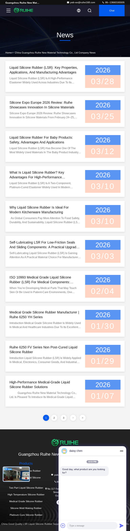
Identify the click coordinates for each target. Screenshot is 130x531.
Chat (111, 10)
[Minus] (122, 451)
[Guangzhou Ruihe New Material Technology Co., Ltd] (23, 10)
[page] (73, 418)
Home (8, 52)
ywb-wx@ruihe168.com (82, 2)
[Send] (121, 525)
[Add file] (63, 525)
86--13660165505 (115, 2)
